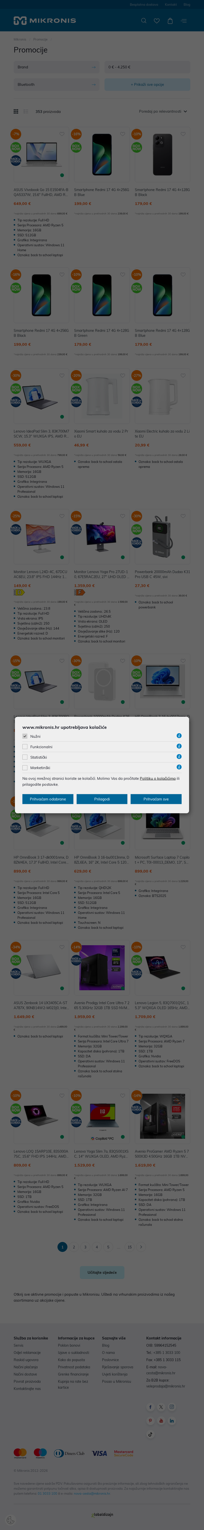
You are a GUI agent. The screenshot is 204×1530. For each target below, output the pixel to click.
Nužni (35, 736)
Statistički (38, 757)
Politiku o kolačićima (158, 778)
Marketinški (40, 767)
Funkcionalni (41, 746)
